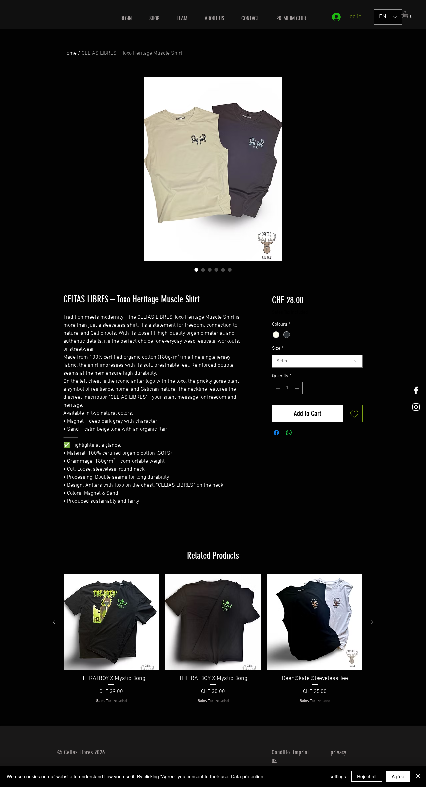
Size (277, 348)
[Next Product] (372, 622)
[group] (213, 643)
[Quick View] (111, 622)
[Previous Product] (54, 622)
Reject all (366, 776)
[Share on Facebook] (276, 433)
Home (70, 53)
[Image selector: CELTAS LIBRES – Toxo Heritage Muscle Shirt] (196, 269)
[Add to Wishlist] (354, 413)
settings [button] (338, 776)
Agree (398, 776)
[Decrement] (277, 388)
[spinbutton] (287, 388)
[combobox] (317, 361)
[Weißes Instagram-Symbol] (416, 407)
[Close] (418, 776)
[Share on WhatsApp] (289, 433)
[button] (408, 14)
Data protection (247, 776)
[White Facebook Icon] (416, 390)
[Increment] (297, 388)
